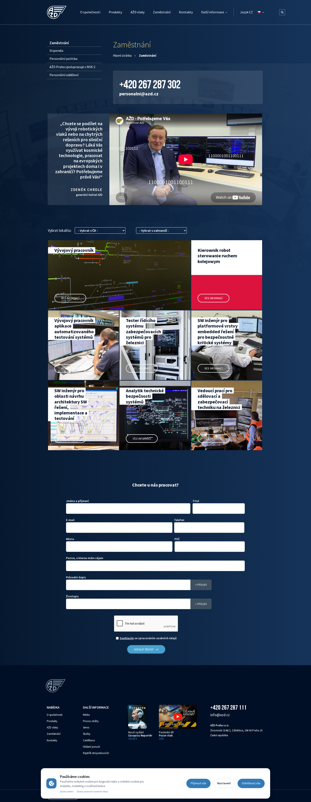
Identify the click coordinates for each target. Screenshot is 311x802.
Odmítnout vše (251, 783)
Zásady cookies (66, 791)
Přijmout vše (198, 783)
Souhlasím (127, 638)
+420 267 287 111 (228, 707)
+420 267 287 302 (149, 84)
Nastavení (224, 783)
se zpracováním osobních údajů (148, 638)
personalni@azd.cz (138, 94)
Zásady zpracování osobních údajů (92, 791)
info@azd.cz (220, 714)
